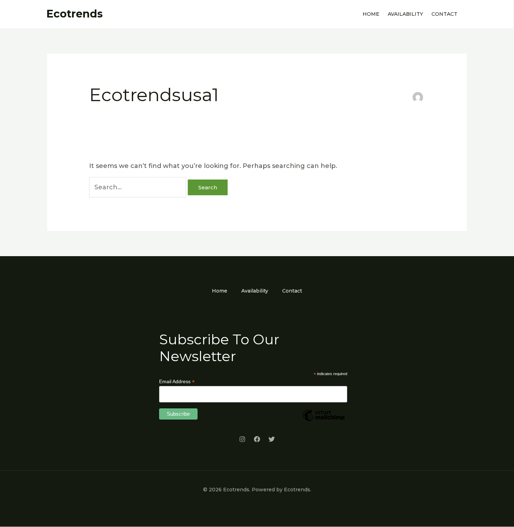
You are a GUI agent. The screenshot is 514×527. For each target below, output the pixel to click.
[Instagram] (242, 439)
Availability (405, 14)
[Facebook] (257, 439)
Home (371, 14)
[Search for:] (138, 187)
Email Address (177, 381)
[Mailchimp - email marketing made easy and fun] (323, 420)
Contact (444, 14)
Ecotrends (75, 13)
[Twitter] (272, 439)
